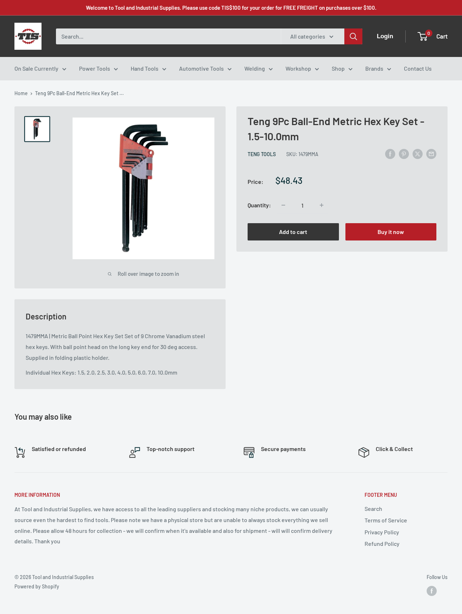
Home (21, 93)
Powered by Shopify (36, 586)
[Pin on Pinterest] (404, 153)
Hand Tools (144, 68)
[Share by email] (431, 153)
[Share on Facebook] (390, 153)
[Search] (353, 36)
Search (373, 508)
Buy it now (391, 231)
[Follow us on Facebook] (432, 591)
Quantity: (259, 205)
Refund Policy (382, 543)
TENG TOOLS (262, 154)
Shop (338, 68)
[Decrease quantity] (283, 205)
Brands (374, 68)
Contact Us (418, 68)
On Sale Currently (36, 68)
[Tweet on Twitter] (418, 153)
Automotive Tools (201, 68)
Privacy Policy (382, 532)
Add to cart (293, 231)
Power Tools (94, 68)
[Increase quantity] (321, 205)
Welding (254, 68)
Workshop (298, 68)
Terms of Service (386, 520)
